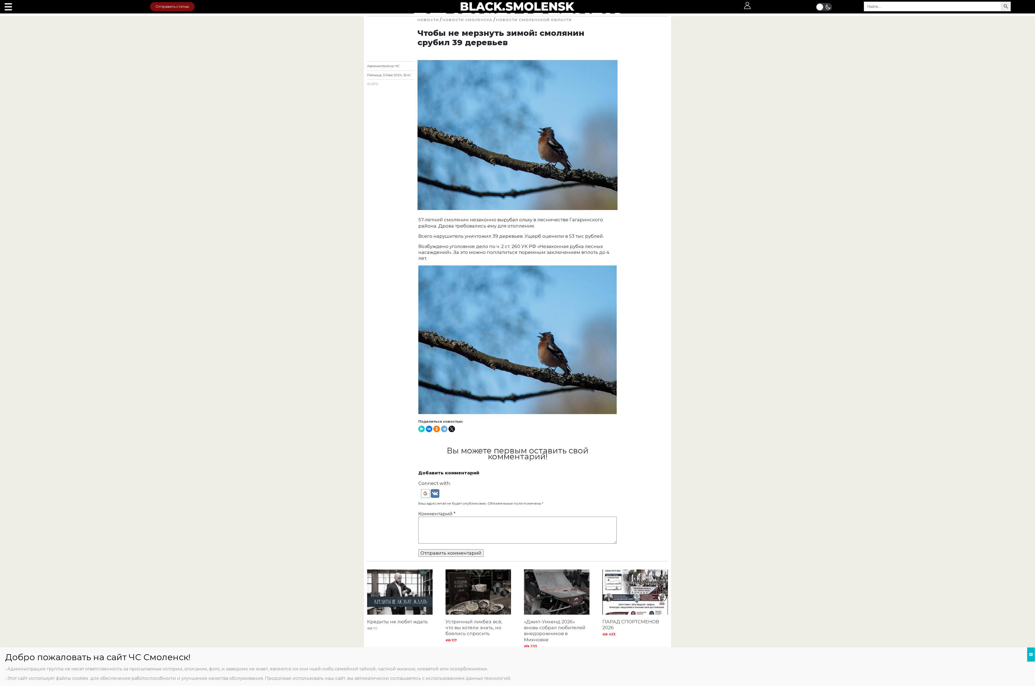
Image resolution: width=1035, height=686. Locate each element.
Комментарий (437, 513)
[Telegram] (444, 429)
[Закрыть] (1031, 655)
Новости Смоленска (467, 20)
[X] (451, 429)
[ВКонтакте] (429, 429)
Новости (428, 20)
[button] (426, 493)
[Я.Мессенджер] (421, 429)
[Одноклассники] (436, 429)
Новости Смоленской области (534, 20)
